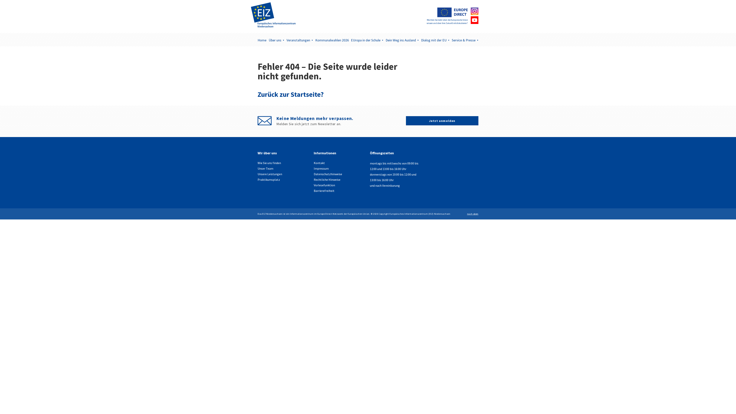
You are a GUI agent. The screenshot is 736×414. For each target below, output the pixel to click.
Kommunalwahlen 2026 (332, 40)
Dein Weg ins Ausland (401, 40)
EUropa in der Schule (365, 40)
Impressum (321, 168)
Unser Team (265, 168)
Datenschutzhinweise (328, 174)
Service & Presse (464, 40)
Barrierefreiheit (324, 191)
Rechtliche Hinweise (327, 180)
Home (262, 40)
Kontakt (319, 163)
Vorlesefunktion (324, 185)
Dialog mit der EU (434, 40)
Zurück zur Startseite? (291, 94)
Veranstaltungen (298, 40)
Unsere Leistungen (270, 174)
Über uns (275, 40)
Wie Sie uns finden (269, 163)
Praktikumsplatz (269, 180)
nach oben (472, 213)
